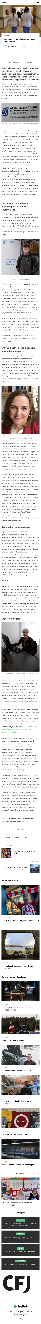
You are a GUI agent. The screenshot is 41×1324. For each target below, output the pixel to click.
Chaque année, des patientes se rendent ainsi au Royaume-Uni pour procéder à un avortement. (19, 730)
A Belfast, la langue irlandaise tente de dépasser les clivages (16, 1204)
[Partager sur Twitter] (22, 830)
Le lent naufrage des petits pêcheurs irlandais (18, 967)
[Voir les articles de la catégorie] (20, 1223)
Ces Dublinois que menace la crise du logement (16, 868)
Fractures (6, 36)
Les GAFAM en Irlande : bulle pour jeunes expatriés (18, 1102)
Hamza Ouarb (12, 46)
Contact (29, 1312)
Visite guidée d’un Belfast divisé (14, 1134)
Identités (6, 963)
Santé (25, 838)
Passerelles (7, 918)
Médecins (16, 838)
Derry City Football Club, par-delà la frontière (24, 853)
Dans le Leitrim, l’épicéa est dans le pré (17, 1165)
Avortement (6, 838)
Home (11, 1312)
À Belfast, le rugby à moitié (12, 1040)
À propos (19, 1312)
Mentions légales (20, 1315)
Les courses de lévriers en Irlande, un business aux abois (17, 1008)
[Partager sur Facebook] (18, 830)
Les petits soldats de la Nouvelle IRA (16, 1071)
